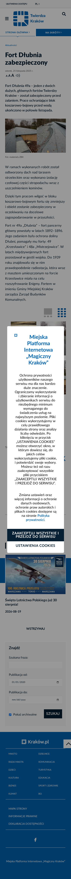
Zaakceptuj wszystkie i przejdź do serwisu (35, 535)
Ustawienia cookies (35, 546)
